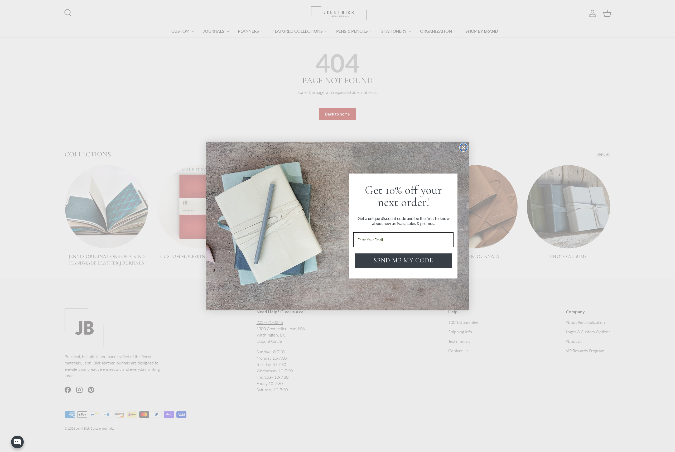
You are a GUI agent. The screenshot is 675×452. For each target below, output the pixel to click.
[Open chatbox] (17, 442)
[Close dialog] (463, 147)
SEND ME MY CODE (403, 260)
